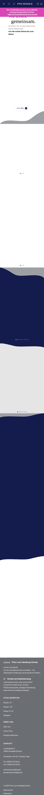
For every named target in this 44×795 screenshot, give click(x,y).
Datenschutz (8, 790)
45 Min (12, 494)
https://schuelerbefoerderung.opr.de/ (22, 14)
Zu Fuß (12, 481)
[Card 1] (20, 173)
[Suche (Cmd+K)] (9, 4)
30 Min (31, 488)
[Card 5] (22, 339)
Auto (12, 475)
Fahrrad (31, 475)
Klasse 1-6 (7, 703)
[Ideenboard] (14, 4)
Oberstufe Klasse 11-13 (22, 649)
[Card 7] (26, 339)
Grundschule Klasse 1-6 (22, 634)
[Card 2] (17, 339)
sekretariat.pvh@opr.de (12, 770)
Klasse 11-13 (8, 711)
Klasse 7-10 (7, 707)
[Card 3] (23, 173)
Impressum (7, 793)
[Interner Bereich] (41, 4)
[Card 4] (21, 339)
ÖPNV (31, 481)
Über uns (6, 727)
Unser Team (8, 731)
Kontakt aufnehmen (10, 735)
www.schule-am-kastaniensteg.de (16, 690)
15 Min (12, 488)
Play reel (22, 108)
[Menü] (4, 4)
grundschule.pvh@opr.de (12, 772)
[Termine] (38, 4)
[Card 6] (24, 339)
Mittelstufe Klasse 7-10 (22, 641)
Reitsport (6, 715)
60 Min (31, 494)
